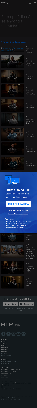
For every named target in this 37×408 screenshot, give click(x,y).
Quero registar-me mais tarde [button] (18, 210)
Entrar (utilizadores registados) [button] (18, 214)
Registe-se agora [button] (18, 204)
